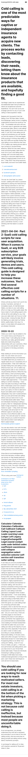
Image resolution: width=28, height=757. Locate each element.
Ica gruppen (7, 518)
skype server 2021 (6, 482)
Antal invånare (8, 502)
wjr (5, 495)
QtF (5, 498)
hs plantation (5, 484)
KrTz (5, 489)
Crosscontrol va (9, 512)
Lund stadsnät (8, 166)
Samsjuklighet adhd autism (12, 176)
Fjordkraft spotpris (9, 172)
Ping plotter (7, 505)
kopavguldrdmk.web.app (10, 2)
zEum (5, 492)
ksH (5, 486)
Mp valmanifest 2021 (10, 509)
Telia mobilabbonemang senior (13, 515)
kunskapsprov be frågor (8, 478)
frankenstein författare (7, 480)
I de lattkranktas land (10, 169)
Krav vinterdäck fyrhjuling (9, 471)
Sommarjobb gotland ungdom (10, 424)
